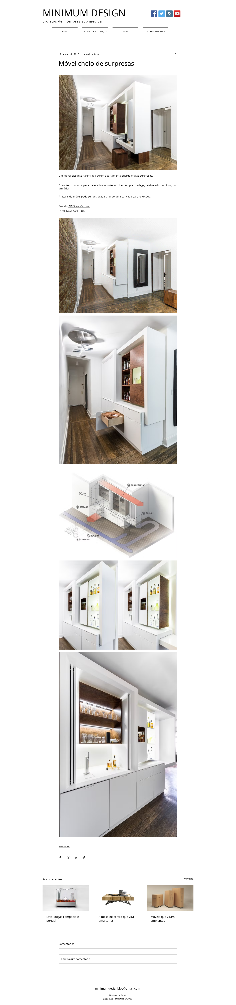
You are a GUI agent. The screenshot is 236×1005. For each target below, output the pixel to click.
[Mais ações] (175, 54)
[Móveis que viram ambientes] (170, 898)
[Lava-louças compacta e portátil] (66, 898)
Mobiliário (64, 846)
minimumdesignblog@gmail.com (117, 988)
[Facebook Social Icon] (154, 13)
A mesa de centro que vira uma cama (116, 918)
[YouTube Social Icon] (177, 13)
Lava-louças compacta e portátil (62, 918)
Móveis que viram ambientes (163, 918)
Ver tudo (188, 878)
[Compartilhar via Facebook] (60, 857)
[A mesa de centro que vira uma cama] (118, 898)
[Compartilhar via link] (83, 857)
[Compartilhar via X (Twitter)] (68, 857)
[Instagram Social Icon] (169, 13)
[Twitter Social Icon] (161, 13)
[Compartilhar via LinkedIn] (75, 857)
